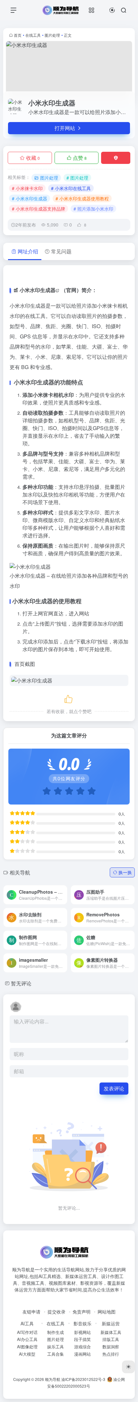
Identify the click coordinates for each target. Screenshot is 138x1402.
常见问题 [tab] (61, 251)
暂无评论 (21, 983)
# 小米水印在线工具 (71, 188)
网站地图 (107, 1311)
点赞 (80, 157)
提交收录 (56, 1311)
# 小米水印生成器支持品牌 (38, 208)
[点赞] (69, 698)
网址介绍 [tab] (28, 251)
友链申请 (31, 1311)
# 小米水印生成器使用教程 (82, 198)
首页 (18, 35)
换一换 (125, 872)
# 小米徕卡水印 (27, 188)
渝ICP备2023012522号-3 (83, 1379)
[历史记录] (112, 10)
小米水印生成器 (38, 290)
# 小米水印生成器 (29, 198)
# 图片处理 (77, 177)
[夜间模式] (128, 1366)
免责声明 (82, 1311)
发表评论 (114, 1088)
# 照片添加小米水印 (93, 208)
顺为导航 (52, 1379)
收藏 (33, 157)
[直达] (54, 890)
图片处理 (52, 35)
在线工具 (33, 35)
